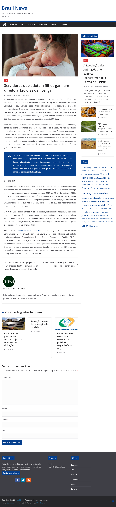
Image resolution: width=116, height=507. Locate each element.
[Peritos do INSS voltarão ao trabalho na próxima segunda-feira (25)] (66, 319)
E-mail (5, 419)
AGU (100, 168)
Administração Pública (89, 168)
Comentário (7, 377)
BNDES (105, 168)
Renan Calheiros (106, 218)
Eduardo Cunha (93, 181)
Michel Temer (107, 205)
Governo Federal (89, 188)
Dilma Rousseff (98, 178)
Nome (5, 408)
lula (99, 205)
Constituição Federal (103, 171)
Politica (31, 24)
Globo (107, 184)
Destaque (13, 24)
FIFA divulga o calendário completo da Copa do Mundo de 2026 (105, 127)
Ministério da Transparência (90, 209)
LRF (88, 205)
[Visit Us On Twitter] (23, 479)
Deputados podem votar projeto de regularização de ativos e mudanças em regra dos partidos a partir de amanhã (22, 265)
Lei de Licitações (87, 202)
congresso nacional (88, 171)
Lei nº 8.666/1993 (102, 201)
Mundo (54, 24)
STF (83, 225)
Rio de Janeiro (85, 222)
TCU (91, 225)
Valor (96, 226)
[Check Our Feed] (28, 479)
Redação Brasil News (22, 95)
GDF (103, 185)
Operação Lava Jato (102, 215)
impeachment (103, 188)
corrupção (84, 174)
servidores (109, 221)
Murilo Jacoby (99, 212)
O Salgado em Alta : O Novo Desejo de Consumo (105, 111)
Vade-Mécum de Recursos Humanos (30, 231)
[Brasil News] (4, 24)
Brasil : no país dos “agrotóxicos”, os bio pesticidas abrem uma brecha (104, 146)
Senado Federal (97, 221)
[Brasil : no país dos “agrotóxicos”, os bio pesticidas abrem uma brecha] (88, 148)
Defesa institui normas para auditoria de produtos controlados (59, 264)
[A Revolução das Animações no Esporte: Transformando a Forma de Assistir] (97, 48)
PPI (89, 218)
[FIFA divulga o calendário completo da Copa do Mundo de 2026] (88, 129)
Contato (64, 24)
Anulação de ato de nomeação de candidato (39, 324)
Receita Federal (95, 218)
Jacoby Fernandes (95, 193)
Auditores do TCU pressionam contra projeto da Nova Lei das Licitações (13, 339)
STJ (87, 226)
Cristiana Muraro (93, 174)
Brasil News (14, 8)
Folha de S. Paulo (94, 184)
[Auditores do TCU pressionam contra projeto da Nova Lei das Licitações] (13, 319)
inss (109, 188)
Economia (43, 24)
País (22, 24)
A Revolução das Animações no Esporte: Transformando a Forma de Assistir (94, 74)
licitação (84, 205)
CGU (110, 167)
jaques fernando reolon (91, 198)
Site (3, 430)
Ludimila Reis (94, 205)
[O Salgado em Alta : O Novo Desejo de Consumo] (88, 113)
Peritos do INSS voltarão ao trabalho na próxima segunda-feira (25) (65, 341)
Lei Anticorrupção (108, 198)
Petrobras (84, 218)
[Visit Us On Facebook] (17, 479)
